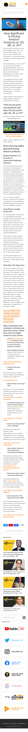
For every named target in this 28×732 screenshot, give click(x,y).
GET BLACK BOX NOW (10, 380)
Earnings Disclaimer (21, 723)
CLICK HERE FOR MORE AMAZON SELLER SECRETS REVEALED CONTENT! (11, 316)
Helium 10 (16, 407)
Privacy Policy (13, 723)
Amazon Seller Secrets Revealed (14, 531)
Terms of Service (6, 723)
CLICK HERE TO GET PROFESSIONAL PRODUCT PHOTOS (11, 468)
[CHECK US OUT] (14, 628)
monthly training (12, 481)
